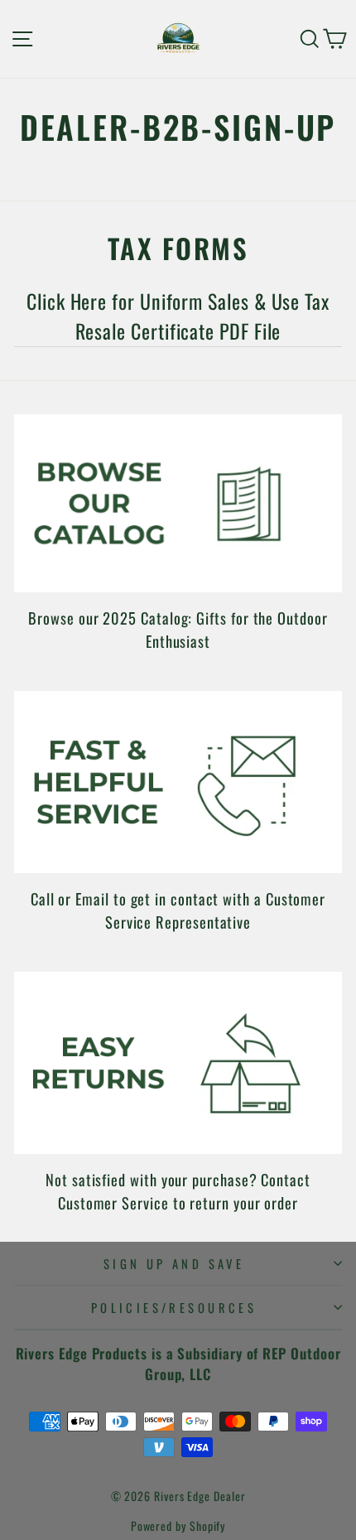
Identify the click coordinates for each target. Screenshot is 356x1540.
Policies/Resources (174, 1307)
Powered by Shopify (178, 1525)
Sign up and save (174, 1263)
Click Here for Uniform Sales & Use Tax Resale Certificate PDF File (178, 316)
